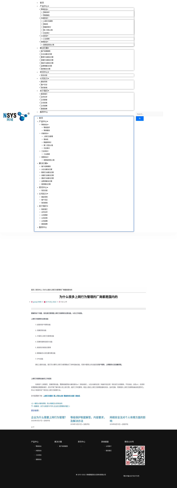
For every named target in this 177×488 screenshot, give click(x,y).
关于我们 (44, 91)
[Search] (140, 118)
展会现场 (44, 82)
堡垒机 (45, 24)
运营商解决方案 (46, 66)
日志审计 (46, 33)
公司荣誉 (44, 100)
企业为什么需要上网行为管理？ (49, 417)
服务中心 (44, 112)
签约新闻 (44, 88)
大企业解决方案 (46, 54)
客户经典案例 (45, 51)
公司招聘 (44, 106)
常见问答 (44, 75)
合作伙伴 (44, 97)
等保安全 (44, 9)
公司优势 (44, 103)
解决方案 (44, 48)
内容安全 (44, 18)
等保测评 (46, 12)
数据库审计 (47, 27)
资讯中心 (44, 72)
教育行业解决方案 (47, 57)
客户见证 (44, 85)
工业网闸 (46, 39)
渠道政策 (44, 109)
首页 (42, 3)
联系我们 (44, 94)
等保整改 (46, 15)
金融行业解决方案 (47, 60)
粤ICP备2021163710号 (131, 476)
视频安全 (44, 42)
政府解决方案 (45, 69)
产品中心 (44, 6)
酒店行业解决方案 (47, 63)
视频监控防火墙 (48, 45)
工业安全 (44, 36)
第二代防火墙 (48, 30)
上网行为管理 (48, 21)
